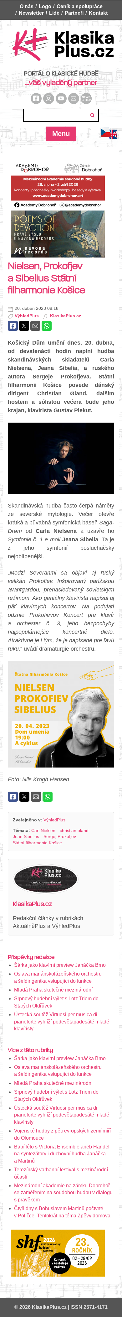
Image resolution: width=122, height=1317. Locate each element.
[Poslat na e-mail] (35, 326)
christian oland (74, 830)
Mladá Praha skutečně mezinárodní (53, 989)
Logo (45, 6)
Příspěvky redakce (31, 957)
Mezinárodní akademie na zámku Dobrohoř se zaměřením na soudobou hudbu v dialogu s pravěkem (63, 1192)
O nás (26, 6)
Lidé (54, 13)
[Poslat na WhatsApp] (47, 326)
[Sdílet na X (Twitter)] (24, 326)
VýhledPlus (27, 315)
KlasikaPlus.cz (65, 315)
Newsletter (31, 13)
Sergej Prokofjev (59, 836)
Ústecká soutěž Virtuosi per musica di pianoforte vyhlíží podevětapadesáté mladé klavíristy (61, 1021)
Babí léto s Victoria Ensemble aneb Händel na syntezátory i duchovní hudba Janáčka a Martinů (61, 1153)
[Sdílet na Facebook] (13, 326)
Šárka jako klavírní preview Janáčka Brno (60, 965)
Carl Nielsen (43, 830)
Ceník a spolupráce (80, 6)
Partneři (74, 13)
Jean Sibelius (26, 836)
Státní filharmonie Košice (37, 842)
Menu (61, 134)
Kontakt (98, 13)
